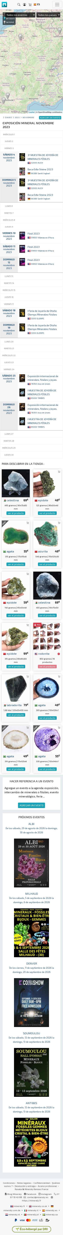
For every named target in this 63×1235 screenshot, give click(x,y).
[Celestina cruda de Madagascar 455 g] (47, 585)
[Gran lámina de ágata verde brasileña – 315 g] (16, 534)
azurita (42, 551)
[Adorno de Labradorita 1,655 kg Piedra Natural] (16, 687)
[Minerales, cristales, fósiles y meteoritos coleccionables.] (4, 4)
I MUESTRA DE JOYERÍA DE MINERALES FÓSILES (42, 394)
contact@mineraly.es (37, 1197)
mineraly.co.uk (39, 1206)
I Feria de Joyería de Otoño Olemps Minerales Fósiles (42, 314)
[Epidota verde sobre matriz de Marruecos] (16, 636)
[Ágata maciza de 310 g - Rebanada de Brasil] (16, 739)
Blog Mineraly (14, 1194)
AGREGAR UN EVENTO (31, 805)
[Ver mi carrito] (30, 4)
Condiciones (9, 1183)
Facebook (31, 1194)
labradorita (14, 705)
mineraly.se (51, 1214)
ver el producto (16, 513)
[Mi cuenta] (24, 4)
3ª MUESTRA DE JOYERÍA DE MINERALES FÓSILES (43, 159)
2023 (17, 117)
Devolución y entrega (25, 1186)
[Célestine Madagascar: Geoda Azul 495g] (16, 483)
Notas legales (24, 1183)
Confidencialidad (41, 1183)
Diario (8, 117)
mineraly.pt (33, 1214)
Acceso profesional (47, 1186)
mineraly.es (51, 1210)
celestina (12, 500)
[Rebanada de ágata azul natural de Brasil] (47, 687)
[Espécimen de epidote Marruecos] (47, 483)
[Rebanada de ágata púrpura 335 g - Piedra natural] (47, 739)
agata (10, 551)
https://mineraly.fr (31, 1200)
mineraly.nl (14, 1214)
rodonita (43, 653)
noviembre (28, 117)
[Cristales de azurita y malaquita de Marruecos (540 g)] (47, 534)
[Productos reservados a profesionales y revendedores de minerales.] (59, 653)
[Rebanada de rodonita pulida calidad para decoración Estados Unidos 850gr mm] (47, 636)
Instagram (46, 1194)
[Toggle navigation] (57, 4)
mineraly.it (33, 1210)
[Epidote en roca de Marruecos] (16, 585)
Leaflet (31, 112)
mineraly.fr (19, 1206)
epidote (42, 500)
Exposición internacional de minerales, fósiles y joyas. (43, 380)
